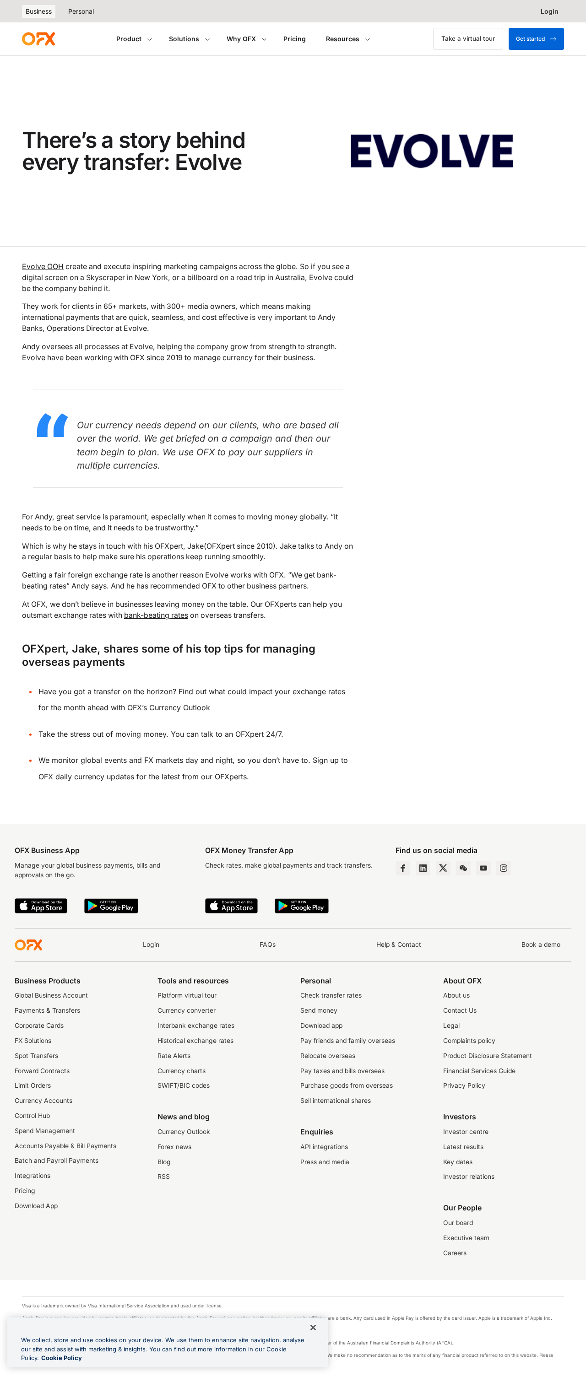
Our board (458, 1222)
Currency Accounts (43, 1100)
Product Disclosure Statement (487, 1055)
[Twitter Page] (443, 868)
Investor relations (468, 1176)
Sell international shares (335, 1100)
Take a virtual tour (468, 38)
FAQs (268, 944)
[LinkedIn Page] (423, 868)
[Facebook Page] (403, 868)
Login (151, 944)
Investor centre (465, 1131)
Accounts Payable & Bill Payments (65, 1146)
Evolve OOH (43, 266)
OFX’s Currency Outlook (168, 707)
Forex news (174, 1146)
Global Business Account (51, 995)
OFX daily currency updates (86, 776)
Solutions (184, 39)
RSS (163, 1176)
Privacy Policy (464, 1085)
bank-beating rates (156, 615)
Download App (36, 1205)
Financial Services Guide (479, 1070)
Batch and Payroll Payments (56, 1160)
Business (39, 11)
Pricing (294, 39)
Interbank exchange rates (195, 1025)
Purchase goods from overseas (346, 1085)
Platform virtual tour (187, 995)
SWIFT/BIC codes (183, 1085)
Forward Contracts (42, 1070)
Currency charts (181, 1070)
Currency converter (186, 1010)
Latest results (463, 1146)
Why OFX (241, 39)
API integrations (324, 1146)
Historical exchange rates (195, 1040)
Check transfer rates (331, 995)
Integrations (32, 1175)
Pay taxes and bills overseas (342, 1070)
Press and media (324, 1162)
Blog (164, 1162)
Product (128, 39)
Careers (455, 1253)
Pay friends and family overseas (347, 1040)
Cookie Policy (61, 1357)
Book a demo (540, 944)
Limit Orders (33, 1085)
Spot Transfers (36, 1055)
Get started (530, 38)
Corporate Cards (39, 1025)
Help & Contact (398, 944)
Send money (318, 1010)
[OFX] (38, 39)
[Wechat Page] (463, 868)
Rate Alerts (173, 1055)
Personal (81, 11)
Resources (342, 39)
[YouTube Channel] (483, 868)
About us (456, 995)
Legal (451, 1025)
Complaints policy (469, 1040)
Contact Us (460, 1010)
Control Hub (32, 1115)
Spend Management (45, 1130)
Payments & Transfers (47, 1010)
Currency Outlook (183, 1131)
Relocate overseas (327, 1055)
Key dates (457, 1162)
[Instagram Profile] (503, 868)
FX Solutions (33, 1040)
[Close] (313, 1327)
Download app (321, 1025)
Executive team (466, 1238)
